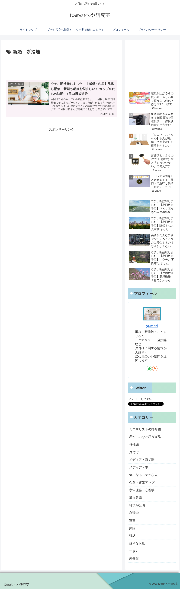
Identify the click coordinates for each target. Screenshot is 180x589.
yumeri (152, 326)
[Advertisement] (61, 66)
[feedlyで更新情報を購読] (149, 368)
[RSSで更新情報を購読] (155, 368)
